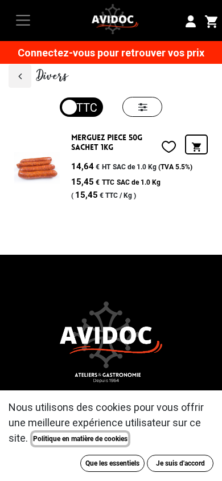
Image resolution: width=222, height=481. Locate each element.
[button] (196, 144)
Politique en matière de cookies (80, 439)
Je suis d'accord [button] (180, 463)
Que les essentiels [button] (112, 463)
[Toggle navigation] (23, 20)
